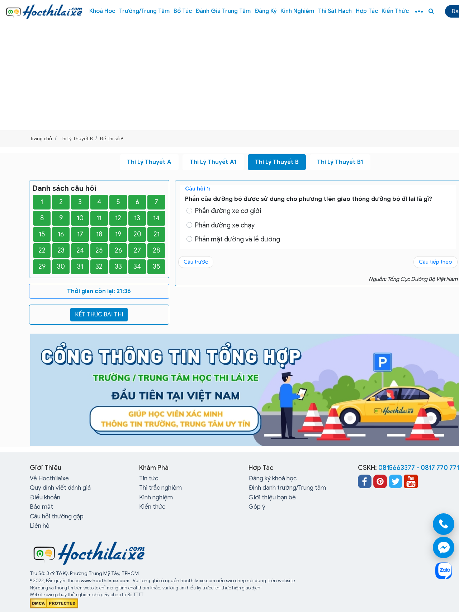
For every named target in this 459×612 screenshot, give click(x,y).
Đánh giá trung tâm (223, 11)
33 (118, 266)
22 (42, 250)
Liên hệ (39, 525)
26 (118, 250)
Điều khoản (45, 497)
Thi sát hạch (335, 11)
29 (42, 266)
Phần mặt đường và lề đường (237, 239)
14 (156, 218)
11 (98, 218)
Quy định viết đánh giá (60, 487)
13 (137, 218)
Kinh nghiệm (297, 11)
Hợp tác (367, 11)
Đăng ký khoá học (273, 478)
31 (80, 266)
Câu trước (196, 262)
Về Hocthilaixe (49, 478)
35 (156, 266)
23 (61, 250)
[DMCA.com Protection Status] (54, 603)
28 (156, 250)
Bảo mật (41, 506)
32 (99, 266)
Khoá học (102, 11)
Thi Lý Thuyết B (277, 162)
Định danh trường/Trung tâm (287, 487)
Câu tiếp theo (435, 262)
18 (99, 234)
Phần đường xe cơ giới (228, 211)
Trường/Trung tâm (144, 11)
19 (118, 234)
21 (156, 234)
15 (42, 234)
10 (80, 218)
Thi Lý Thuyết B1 (340, 162)
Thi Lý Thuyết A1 (213, 162)
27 (137, 250)
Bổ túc (183, 11)
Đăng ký (266, 11)
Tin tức (148, 478)
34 (137, 266)
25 (99, 250)
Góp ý (257, 506)
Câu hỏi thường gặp (57, 516)
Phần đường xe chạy (225, 225)
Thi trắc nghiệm (160, 487)
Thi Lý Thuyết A (149, 162)
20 (137, 234)
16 (61, 234)
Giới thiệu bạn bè (272, 497)
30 (61, 266)
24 (80, 250)
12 (118, 218)
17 (80, 234)
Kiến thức (395, 11)
